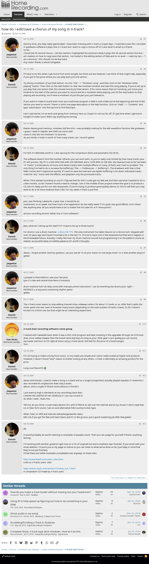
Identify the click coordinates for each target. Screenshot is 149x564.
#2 (145, 69)
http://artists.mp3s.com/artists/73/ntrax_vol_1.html (49, 468)
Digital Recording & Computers (39, 525)
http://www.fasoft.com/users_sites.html (43, 459)
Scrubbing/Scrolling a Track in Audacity (32, 522)
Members (49, 14)
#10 (144, 324)
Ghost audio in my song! (24, 513)
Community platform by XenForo (75, 561)
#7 (145, 248)
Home (7, 14)
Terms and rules (108, 556)
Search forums (19, 19)
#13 (144, 424)
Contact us (94, 556)
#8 (145, 272)
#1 (145, 39)
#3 (145, 123)
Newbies (34, 495)
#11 (144, 351)
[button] (40, 14)
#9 (145, 299)
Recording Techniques (33, 507)
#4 (145, 148)
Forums (18, 14)
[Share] (141, 39)
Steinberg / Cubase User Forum (48, 516)
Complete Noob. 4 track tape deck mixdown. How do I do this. (45, 531)
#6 (145, 221)
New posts (6, 19)
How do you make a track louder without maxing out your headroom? (50, 492)
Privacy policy (123, 556)
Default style (9, 556)
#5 (145, 196)
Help (133, 556)
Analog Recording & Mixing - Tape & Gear (51, 534)
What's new (32, 14)
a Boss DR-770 (65, 231)
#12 (144, 375)
